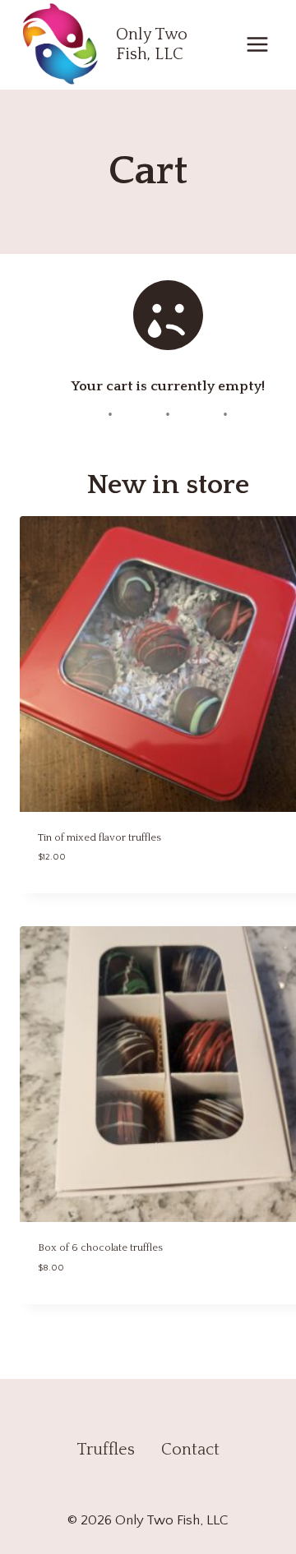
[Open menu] (257, 45)
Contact (190, 1450)
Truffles (105, 1450)
